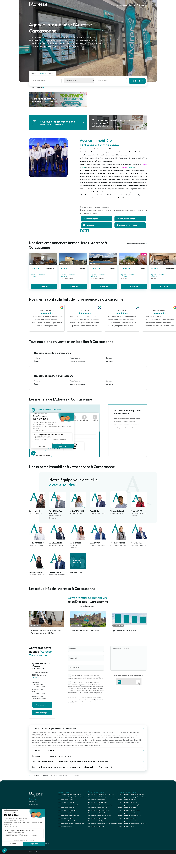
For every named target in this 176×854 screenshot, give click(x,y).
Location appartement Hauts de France (129, 810)
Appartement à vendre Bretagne (97, 800)
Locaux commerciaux (77, 361)
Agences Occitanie (49, 775)
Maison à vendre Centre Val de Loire (68, 815)
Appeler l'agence (92, 219)
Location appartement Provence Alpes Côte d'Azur (132, 823)
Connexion (142, 5)
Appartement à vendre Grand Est (97, 807)
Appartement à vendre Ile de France (98, 813)
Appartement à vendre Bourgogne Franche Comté (102, 797)
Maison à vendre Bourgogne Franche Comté (71, 797)
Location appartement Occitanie (127, 818)
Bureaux (109, 358)
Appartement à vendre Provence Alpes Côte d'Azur (102, 823)
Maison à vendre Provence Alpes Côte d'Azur (71, 823)
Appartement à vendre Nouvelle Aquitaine (100, 805)
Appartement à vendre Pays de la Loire (99, 821)
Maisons (37, 358)
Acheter (119, 5)
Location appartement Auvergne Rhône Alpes (131, 794)
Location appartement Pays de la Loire (128, 821)
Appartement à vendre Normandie (97, 802)
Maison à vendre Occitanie (65, 818)
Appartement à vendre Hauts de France (99, 810)
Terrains (37, 361)
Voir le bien (44, 286)
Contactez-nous (33, 804)
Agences (37, 775)
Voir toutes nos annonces (136, 243)
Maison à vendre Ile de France (66, 813)
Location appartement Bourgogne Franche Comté (132, 797)
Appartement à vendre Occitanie (97, 818)
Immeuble (109, 361)
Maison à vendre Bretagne (65, 800)
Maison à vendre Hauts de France (67, 810)
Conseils (132, 5)
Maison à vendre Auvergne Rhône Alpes (69, 794)
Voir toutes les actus (87, 606)
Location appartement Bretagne (127, 800)
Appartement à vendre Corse (96, 826)
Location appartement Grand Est (127, 807)
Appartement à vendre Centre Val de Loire (99, 815)
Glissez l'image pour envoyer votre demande (128, 676)
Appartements (75, 358)
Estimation (89, 225)
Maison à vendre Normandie (66, 802)
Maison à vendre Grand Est (66, 807)
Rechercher (137, 80)
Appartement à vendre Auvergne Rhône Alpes (101, 794)
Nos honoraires (42, 705)
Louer (125, 5)
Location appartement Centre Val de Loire (129, 815)
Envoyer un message (127, 219)
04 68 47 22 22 (38, 677)
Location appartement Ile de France (128, 813)
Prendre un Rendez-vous (128, 225)
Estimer (34, 73)
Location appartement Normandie (127, 802)
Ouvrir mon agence (34, 807)
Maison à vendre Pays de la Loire (67, 821)
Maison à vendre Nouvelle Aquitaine (68, 805)
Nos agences (32, 801)
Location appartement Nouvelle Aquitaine (129, 805)
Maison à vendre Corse (65, 826)
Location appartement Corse (126, 826)
